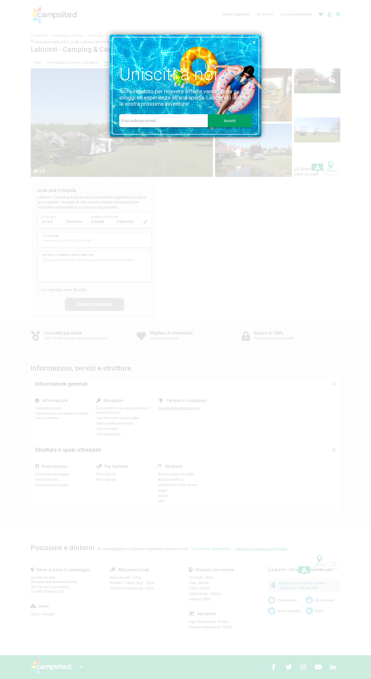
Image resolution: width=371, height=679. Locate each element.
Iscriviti (230, 121)
